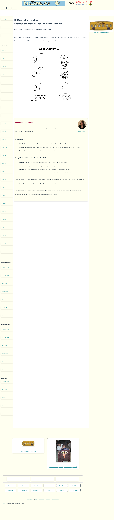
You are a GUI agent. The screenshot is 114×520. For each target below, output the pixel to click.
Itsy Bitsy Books (5, 307)
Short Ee (4, 82)
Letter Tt (4, 203)
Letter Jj (4, 123)
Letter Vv (4, 219)
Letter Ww (4, 227)
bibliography (29, 499)
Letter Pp (4, 171)
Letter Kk (4, 131)
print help (48, 499)
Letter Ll (4, 139)
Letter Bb (4, 58)
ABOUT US (42, 479)
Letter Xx (4, 235)
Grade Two (49, 485)
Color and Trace (5, 275)
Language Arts (5, 19)
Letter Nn (4, 155)
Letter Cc (4, 66)
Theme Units (75, 490)
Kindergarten (23, 485)
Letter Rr (4, 187)
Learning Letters (5, 267)
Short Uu (4, 211)
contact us (41, 499)
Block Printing (5, 299)
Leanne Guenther (81, 131)
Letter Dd (4, 74)
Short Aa (4, 50)
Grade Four (74, 485)
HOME (3, 7)
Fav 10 (9, 7)
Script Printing (5, 291)
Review (3, 315)
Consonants (4, 27)
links (36, 499)
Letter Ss (4, 195)
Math (49, 490)
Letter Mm (4, 147)
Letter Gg (4, 99)
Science (62, 490)
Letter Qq (4, 179)
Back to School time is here (101, 32)
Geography (10, 490)
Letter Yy (4, 243)
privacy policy (55, 499)
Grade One (36, 485)
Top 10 (14, 7)
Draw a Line (4, 283)
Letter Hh (4, 107)
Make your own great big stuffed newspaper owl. (63, 467)
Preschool (10, 485)
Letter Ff (4, 91)
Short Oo (4, 163)
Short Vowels (5, 35)
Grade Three (62, 485)
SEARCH (67, 479)
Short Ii (3, 115)
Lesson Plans (36, 490)
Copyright (5, 503)
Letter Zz (4, 251)
